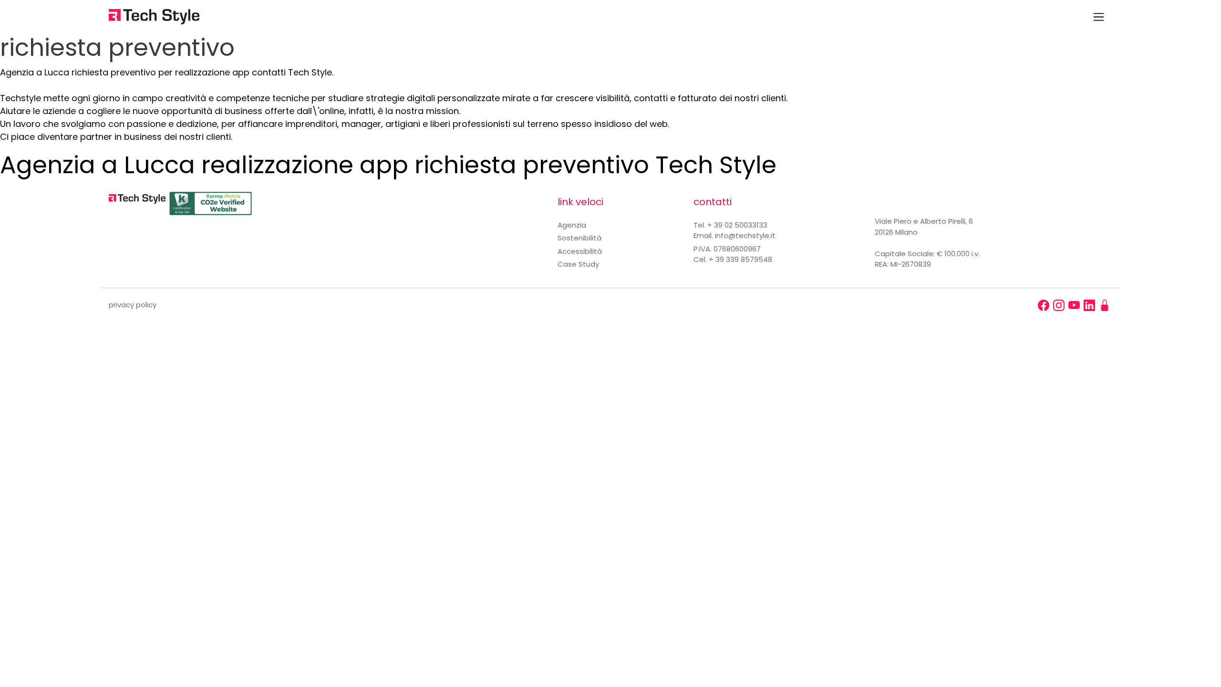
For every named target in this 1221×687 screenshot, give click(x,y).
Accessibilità (580, 251)
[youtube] (1074, 305)
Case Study (578, 264)
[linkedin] (1089, 305)
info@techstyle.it (745, 235)
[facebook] (1043, 305)
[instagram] (1059, 305)
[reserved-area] (1104, 305)
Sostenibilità (579, 238)
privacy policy (132, 305)
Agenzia (572, 225)
